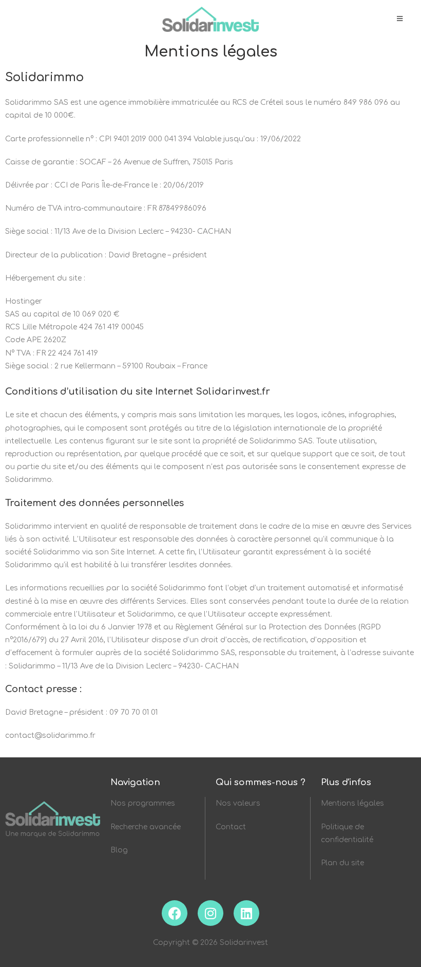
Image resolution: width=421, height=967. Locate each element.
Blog (119, 850)
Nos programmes (142, 803)
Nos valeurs (238, 803)
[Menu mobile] (400, 19)
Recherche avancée (146, 827)
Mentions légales (352, 803)
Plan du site (342, 863)
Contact (231, 827)
